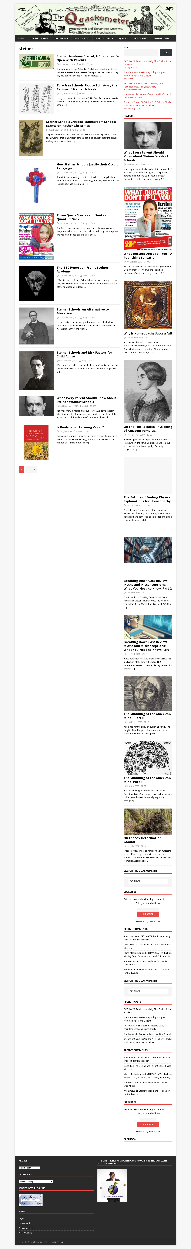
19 (145, 846)
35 (151, 434)
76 (145, 786)
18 (94, 172)
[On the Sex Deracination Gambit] (148, 832)
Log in (21, 1218)
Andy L (82, 64)
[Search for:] (148, 881)
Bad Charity (141, 38)
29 (145, 654)
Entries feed (24, 1223)
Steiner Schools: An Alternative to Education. (83, 311)
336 (148, 261)
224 (149, 337)
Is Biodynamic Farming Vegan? (80, 427)
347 (94, 317)
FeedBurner (154, 921)
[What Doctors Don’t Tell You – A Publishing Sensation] (148, 248)
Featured (129, 116)
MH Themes (59, 1242)
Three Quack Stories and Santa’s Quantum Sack (82, 217)
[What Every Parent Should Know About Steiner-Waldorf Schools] (148, 147)
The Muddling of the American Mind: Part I (147, 780)
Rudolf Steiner (104, 38)
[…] (99, 75)
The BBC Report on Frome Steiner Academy (82, 269)
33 (91, 93)
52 (149, 505)
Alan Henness (130, 936)
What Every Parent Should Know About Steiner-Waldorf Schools (86, 400)
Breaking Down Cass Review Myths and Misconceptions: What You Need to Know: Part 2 (148, 584)
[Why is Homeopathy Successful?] (148, 328)
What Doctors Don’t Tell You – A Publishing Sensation (148, 256)
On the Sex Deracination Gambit (143, 840)
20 (84, 129)
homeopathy (81, 38)
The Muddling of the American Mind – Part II (147, 716)
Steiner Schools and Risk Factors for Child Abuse (84, 354)
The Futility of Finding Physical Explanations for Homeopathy (148, 499)
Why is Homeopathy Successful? (148, 333)
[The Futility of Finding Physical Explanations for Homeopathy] (148, 492)
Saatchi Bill (61, 38)
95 (94, 275)
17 (148, 722)
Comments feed (26, 1228)
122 (93, 360)
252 (91, 64)
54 (88, 431)
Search (127, 47)
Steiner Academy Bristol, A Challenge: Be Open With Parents (88, 58)
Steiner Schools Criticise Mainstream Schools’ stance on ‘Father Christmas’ (81, 124)
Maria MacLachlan (132, 952)
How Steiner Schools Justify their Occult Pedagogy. (87, 166)
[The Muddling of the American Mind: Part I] (148, 772)
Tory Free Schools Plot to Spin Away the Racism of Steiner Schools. (87, 87)
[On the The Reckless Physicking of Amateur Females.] (148, 421)
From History (161, 38)
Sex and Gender (39, 38)
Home (21, 38)
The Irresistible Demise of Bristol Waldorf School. (147, 94)
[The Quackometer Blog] (95, 33)
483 (94, 406)
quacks (123, 38)
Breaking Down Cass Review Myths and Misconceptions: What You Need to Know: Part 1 (148, 646)
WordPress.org (25, 1232)
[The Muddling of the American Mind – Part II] (148, 708)
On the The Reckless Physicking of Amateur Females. (148, 429)
